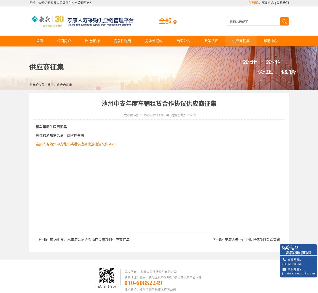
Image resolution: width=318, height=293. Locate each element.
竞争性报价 (153, 41)
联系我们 (283, 3)
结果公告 (183, 41)
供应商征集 (241, 41)
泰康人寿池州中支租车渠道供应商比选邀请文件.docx (76, 144)
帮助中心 (268, 3)
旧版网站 (254, 3)
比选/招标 (92, 41)
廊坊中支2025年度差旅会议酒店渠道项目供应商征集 (90, 240)
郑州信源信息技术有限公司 (158, 289)
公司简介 (64, 41)
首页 (39, 41)
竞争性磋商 (122, 41)
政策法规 (211, 41)
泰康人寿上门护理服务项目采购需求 (252, 240)
